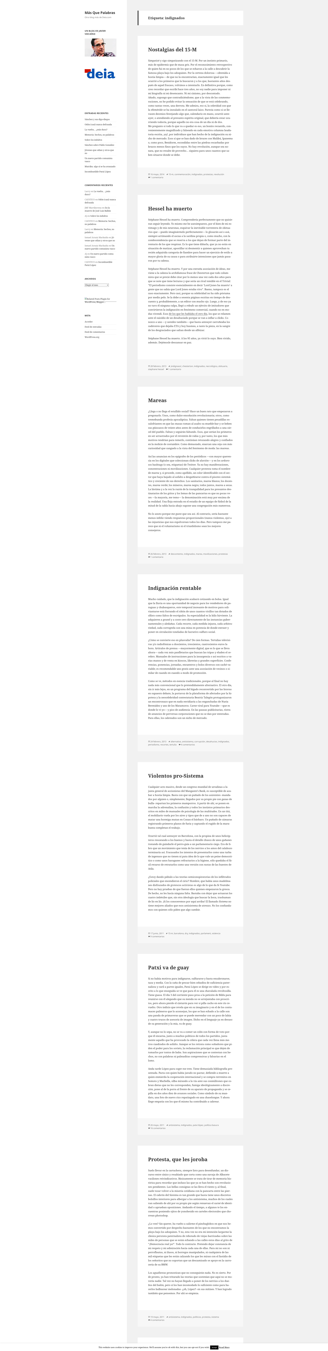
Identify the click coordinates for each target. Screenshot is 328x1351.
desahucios (211, 741)
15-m (171, 174)
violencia (216, 933)
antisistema (187, 741)
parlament (206, 933)
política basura (211, 1125)
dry (186, 933)
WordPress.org (92, 337)
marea (199, 553)
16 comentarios (158, 1128)
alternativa (176, 741)
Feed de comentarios (95, 332)
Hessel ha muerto (170, 208)
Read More (224, 1347)
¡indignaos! (176, 366)
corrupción (199, 741)
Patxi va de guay (168, 967)
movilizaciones (210, 553)
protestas (208, 174)
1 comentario (156, 177)
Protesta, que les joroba (177, 1159)
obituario (222, 366)
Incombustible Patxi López (98, 171)
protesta (206, 1317)
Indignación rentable (174, 588)
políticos (197, 1317)
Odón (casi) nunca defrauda (98, 124)
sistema (215, 1317)
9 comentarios (157, 936)
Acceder (89, 321)
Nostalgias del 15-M (172, 49)
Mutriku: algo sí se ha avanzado (100, 166)
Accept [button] (214, 1347)
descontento (177, 553)
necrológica (211, 366)
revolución (219, 174)
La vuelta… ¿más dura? (96, 129)
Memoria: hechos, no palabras (99, 134)
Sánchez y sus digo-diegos (97, 119)
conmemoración (183, 174)
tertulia (173, 744)
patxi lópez (198, 1125)
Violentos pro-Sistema (175, 775)
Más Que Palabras (100, 12)
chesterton (187, 366)
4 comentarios (188, 744)
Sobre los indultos (93, 139)
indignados (197, 174)
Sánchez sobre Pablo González (99, 145)
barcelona (179, 933)
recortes (164, 744)
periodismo (153, 744)
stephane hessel (156, 369)
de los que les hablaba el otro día (188, 313)
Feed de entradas (93, 326)
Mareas (157, 400)
